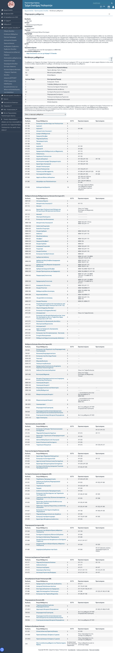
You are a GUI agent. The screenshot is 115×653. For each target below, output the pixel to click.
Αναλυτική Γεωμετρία (43, 226)
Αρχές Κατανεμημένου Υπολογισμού (47, 591)
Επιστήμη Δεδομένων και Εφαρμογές (47, 589)
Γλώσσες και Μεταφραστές (44, 171)
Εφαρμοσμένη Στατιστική (44, 281)
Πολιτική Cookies (94, 650)
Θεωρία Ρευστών (41, 288)
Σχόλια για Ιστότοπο (83, 650)
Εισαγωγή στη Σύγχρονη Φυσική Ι (46, 310)
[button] (2, 649)
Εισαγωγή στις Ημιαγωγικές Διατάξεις (48, 321)
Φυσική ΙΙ (39, 214)
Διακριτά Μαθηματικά (43, 133)
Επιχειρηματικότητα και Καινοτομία (47, 387)
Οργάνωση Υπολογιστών (43, 156)
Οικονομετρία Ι (41, 404)
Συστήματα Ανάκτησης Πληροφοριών (47, 537)
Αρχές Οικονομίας (41, 417)
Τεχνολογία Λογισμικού (43, 485)
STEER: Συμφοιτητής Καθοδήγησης (10, 82)
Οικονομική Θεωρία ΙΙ (42, 385)
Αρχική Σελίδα (29, 10)
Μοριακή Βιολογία (42, 361)
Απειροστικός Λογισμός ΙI (44, 203)
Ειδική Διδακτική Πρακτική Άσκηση (47, 631)
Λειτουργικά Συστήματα (43, 174)
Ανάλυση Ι (39, 233)
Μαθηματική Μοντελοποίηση (45, 291)
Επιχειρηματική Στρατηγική (44, 407)
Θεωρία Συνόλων (41, 251)
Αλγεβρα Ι (39, 238)
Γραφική (38, 488)
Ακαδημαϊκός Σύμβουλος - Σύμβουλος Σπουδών (11, 48)
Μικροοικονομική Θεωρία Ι (44, 400)
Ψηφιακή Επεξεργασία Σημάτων (46, 433)
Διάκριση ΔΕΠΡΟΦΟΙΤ (10, 78)
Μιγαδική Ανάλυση (42, 236)
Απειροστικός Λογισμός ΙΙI (44, 222)
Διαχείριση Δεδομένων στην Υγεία (46, 549)
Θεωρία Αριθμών (41, 231)
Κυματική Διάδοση (42, 294)
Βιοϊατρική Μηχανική (42, 374)
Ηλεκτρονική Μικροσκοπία (44, 324)
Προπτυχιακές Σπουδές (41, 10)
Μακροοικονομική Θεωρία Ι (44, 394)
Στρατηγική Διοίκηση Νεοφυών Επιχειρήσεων (50, 415)
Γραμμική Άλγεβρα (41, 136)
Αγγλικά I (39, 126)
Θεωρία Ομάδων (41, 243)
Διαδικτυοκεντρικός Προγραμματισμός (48, 491)
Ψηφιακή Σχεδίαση (42, 138)
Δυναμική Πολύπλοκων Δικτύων (46, 586)
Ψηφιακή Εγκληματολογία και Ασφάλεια (48, 514)
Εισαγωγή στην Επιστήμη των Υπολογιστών (49, 123)
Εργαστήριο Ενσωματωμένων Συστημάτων (49, 463)
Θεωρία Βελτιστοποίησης (45, 298)
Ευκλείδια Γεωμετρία (42, 228)
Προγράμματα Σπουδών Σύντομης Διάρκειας (11, 65)
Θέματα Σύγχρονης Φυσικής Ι (45, 308)
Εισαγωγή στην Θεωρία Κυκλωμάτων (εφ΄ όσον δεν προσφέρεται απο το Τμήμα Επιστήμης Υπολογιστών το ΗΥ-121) (50, 317)
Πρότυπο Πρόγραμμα (10, 37)
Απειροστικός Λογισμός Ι (44, 131)
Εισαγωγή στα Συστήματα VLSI (45, 458)
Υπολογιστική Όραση (42, 567)
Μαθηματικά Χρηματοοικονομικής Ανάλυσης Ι (50, 338)
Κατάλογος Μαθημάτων (11, 34)
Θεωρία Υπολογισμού (43, 166)
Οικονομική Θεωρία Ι (42, 382)
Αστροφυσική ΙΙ (41, 326)
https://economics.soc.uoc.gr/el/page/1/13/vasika (42, 53)
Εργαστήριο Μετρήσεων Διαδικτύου (47, 519)
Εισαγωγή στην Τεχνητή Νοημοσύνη (47, 594)
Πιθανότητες (40, 154)
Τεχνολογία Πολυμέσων (43, 445)
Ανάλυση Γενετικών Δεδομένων (45, 370)
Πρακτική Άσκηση (9, 43)
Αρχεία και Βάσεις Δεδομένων (45, 177)
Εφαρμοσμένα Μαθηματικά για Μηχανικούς (49, 151)
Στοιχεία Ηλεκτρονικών (43, 335)
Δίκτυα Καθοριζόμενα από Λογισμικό (47, 439)
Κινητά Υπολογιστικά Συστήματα (46, 442)
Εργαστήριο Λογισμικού (43, 164)
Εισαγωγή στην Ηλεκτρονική (45, 219)
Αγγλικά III (39, 146)
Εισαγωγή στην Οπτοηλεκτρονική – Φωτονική (50, 333)
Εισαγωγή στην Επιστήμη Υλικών (46, 356)
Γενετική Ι (39, 358)
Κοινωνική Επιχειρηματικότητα (46, 353)
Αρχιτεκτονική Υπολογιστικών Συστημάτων (49, 461)
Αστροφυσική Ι (40, 313)
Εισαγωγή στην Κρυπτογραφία (45, 516)
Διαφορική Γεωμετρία (43, 246)
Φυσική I (38, 206)
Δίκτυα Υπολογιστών (42, 169)
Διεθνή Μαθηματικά (42, 390)
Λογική (38, 143)
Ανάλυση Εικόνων (41, 565)
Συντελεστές (72, 650)
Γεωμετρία (39, 248)
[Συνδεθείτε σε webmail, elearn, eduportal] (113, 7)
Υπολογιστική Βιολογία (43, 363)
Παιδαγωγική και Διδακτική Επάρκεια (12, 53)
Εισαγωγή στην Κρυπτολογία (45, 254)
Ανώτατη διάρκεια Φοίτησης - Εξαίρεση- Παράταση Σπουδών (12, 72)
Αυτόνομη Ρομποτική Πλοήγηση (46, 572)
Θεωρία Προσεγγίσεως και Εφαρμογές (48, 271)
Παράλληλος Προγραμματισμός (46, 479)
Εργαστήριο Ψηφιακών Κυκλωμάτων (47, 456)
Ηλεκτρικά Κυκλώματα (48, 217)
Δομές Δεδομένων (42, 159)
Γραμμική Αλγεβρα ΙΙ (42, 241)
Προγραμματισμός (42, 141)
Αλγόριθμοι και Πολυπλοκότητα (46, 181)
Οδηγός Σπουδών (9, 31)
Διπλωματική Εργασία (10, 40)
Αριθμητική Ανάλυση (42, 257)
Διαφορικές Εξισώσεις (43, 285)
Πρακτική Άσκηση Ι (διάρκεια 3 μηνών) (47, 634)
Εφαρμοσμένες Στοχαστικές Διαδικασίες (49, 583)
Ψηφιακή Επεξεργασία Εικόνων (45, 562)
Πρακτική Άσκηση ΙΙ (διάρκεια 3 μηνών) (48, 639)
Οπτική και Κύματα (42, 201)
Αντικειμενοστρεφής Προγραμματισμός (48, 161)
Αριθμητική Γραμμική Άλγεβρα (45, 269)
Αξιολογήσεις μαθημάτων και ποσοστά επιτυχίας (12, 59)
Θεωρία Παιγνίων (41, 301)
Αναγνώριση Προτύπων (43, 570)
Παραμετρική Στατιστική (44, 275)
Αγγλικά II (39, 128)
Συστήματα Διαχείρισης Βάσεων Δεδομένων (49, 534)
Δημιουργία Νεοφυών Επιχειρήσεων (47, 609)
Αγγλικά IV (39, 148)
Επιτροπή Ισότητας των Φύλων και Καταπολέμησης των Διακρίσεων (12, 89)
